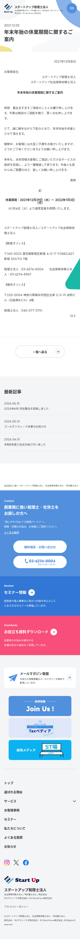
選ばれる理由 (13, 792)
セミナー (10, 819)
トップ (8, 783)
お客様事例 (11, 810)
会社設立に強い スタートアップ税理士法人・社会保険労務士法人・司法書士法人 (41, 485)
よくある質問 (11, 533)
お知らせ (10, 846)
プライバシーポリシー (16, 907)
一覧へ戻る (40, 352)
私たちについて (14, 828)
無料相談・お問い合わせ (40, 547)
